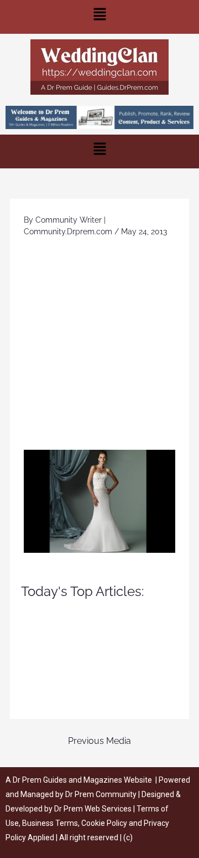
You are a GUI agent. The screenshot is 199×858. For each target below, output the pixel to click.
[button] (99, 17)
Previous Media (99, 741)
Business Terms (50, 823)
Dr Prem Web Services (93, 808)
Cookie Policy (105, 823)
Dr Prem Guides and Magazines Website (82, 779)
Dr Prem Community (101, 794)
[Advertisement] (99, 344)
